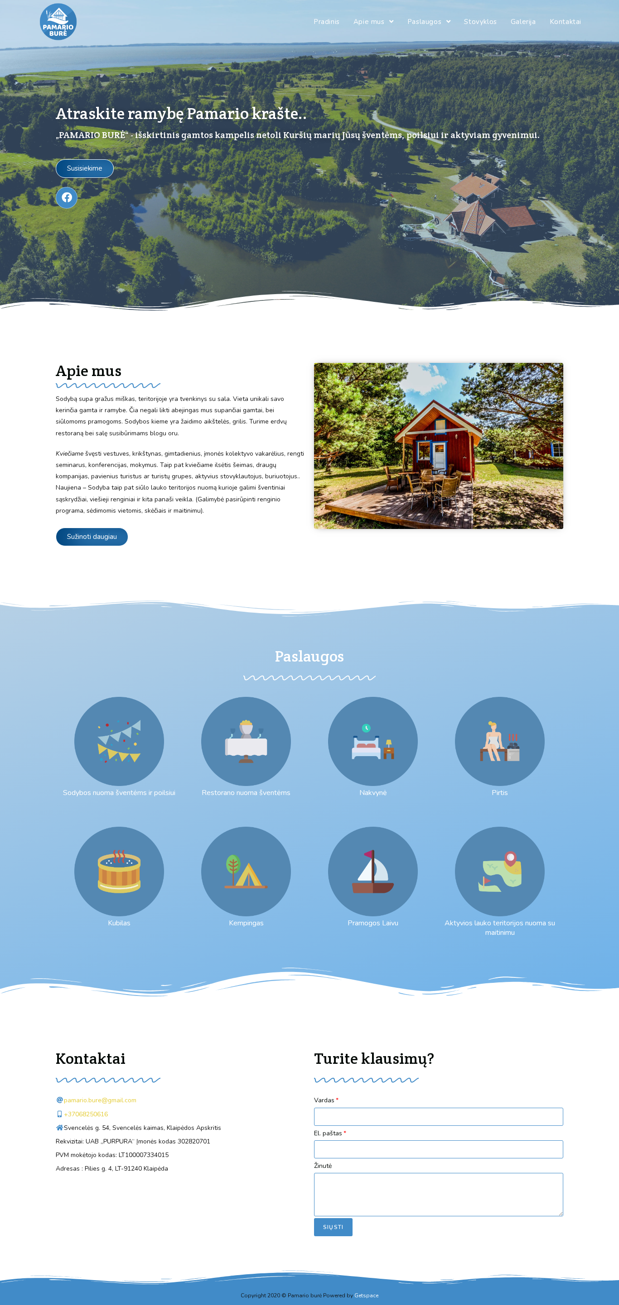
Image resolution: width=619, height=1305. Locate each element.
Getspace (366, 1295)
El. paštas (328, 1133)
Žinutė (323, 1166)
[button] (85, 168)
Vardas (324, 1100)
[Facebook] (66, 198)
